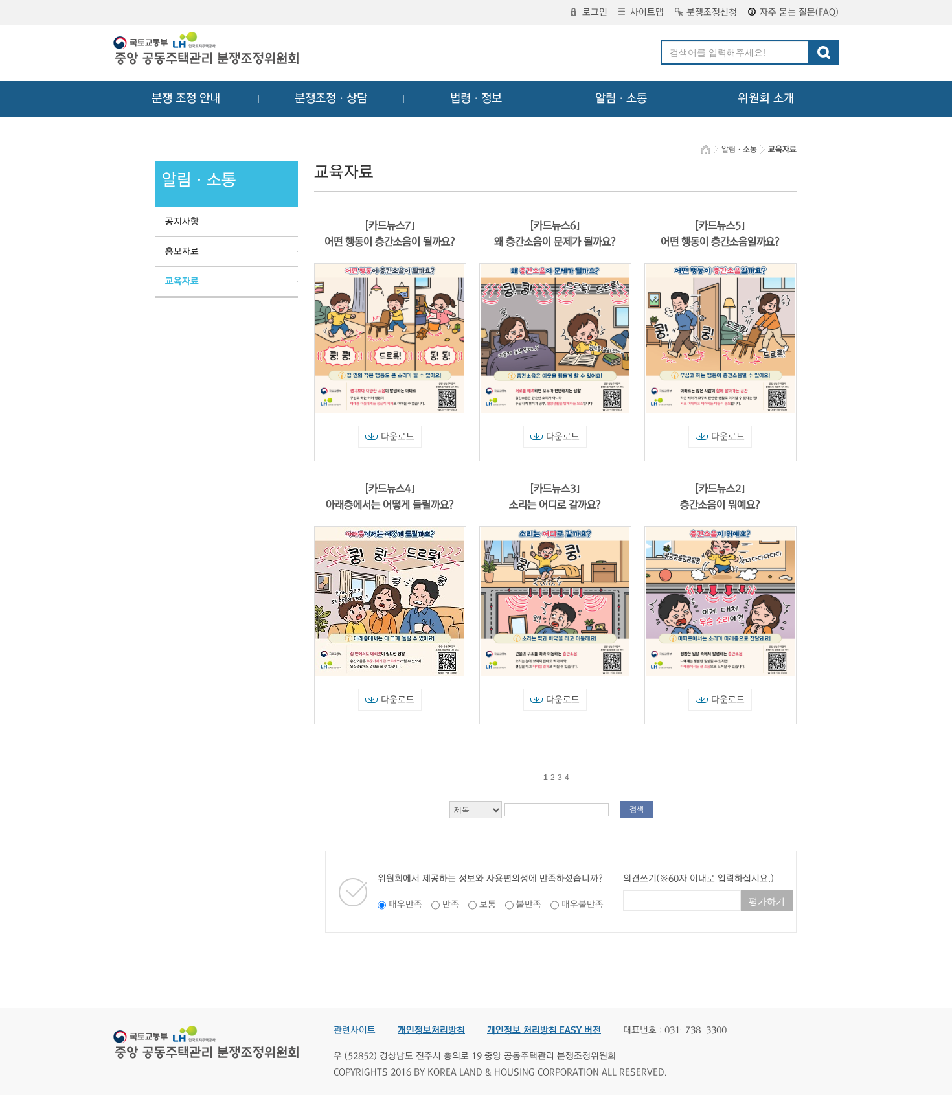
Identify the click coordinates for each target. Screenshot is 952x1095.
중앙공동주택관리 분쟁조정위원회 (207, 50)
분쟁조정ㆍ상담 (331, 98)
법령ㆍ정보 (476, 98)
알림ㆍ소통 (621, 98)
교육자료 (182, 281)
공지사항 (182, 221)
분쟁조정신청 (711, 12)
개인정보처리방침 (431, 1030)
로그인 (594, 12)
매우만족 (405, 904)
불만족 (528, 904)
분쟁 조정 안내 (186, 98)
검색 (636, 809)
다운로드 (397, 437)
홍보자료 (182, 251)
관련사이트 (355, 1030)
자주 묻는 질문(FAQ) (799, 12)
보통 (487, 904)
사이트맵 (647, 12)
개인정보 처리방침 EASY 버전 (544, 1030)
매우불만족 (582, 904)
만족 (450, 904)
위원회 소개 (766, 98)
